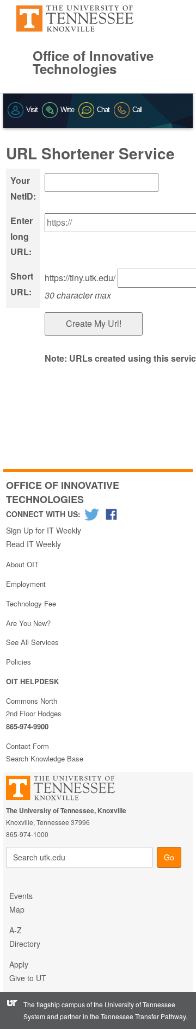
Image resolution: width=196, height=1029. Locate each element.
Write (67, 110)
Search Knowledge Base (44, 758)
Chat (103, 110)
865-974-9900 (27, 726)
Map (16, 909)
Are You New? (28, 623)
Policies (18, 661)
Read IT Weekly (33, 543)
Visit (32, 110)
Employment (26, 584)
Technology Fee (31, 603)
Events (21, 895)
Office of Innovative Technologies (93, 62)
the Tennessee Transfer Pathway (138, 1016)
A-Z (15, 930)
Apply (18, 964)
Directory (24, 943)
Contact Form (27, 746)
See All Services (32, 642)
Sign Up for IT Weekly (43, 530)
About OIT (22, 564)
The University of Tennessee (67, 790)
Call (137, 110)
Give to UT (27, 977)
